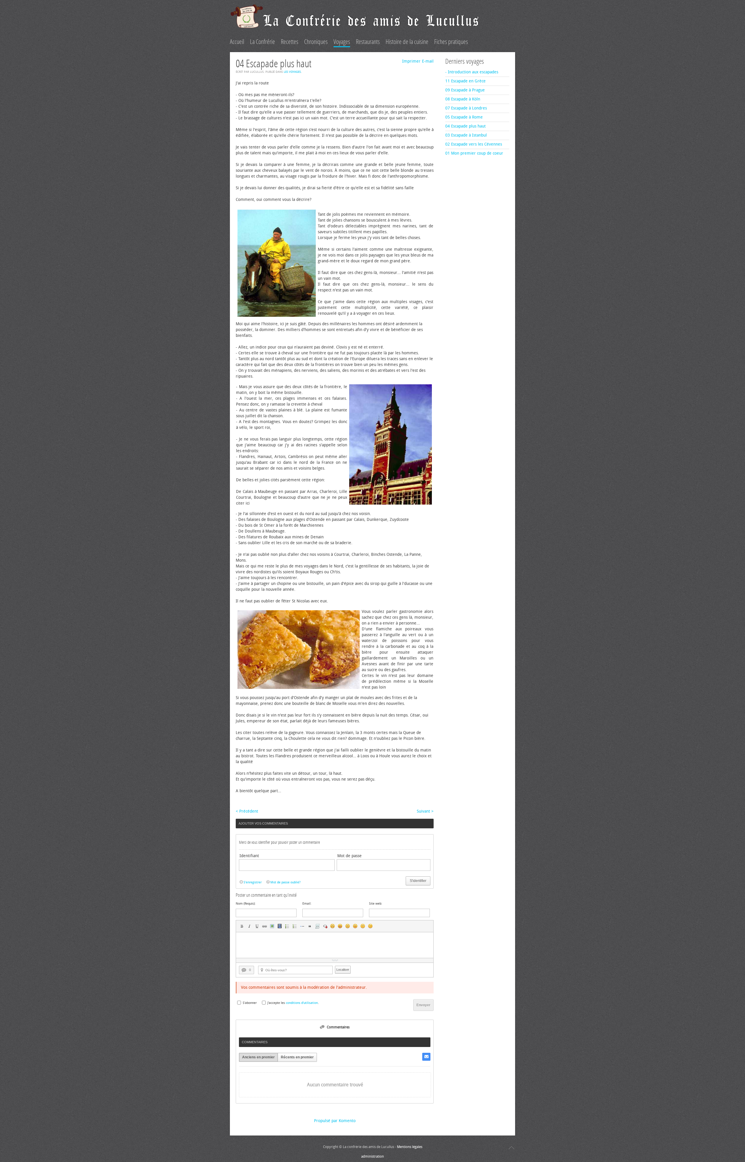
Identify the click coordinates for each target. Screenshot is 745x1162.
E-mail (428, 61)
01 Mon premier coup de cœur (474, 153)
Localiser (342, 969)
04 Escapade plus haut (465, 126)
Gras (241, 926)
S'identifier (418, 881)
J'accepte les (276, 1003)
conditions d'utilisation (302, 1003)
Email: (306, 903)
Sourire (332, 926)
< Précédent (247, 811)
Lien (264, 926)
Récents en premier (297, 1057)
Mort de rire (340, 926)
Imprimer (411, 61)
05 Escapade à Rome (464, 117)
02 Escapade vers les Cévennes (473, 144)
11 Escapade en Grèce (465, 81)
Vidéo (279, 926)
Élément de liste (302, 926)
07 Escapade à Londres (466, 108)
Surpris (347, 926)
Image (272, 926)
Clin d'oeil (370, 926)
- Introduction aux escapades (471, 72)
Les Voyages (292, 72)
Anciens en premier (258, 1057)
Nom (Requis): (246, 903)
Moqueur (355, 926)
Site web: (375, 903)
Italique (249, 926)
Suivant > (425, 811)
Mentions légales (409, 1147)
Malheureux (362, 926)
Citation (309, 926)
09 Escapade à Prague (465, 90)
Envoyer (423, 1005)
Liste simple (287, 926)
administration (372, 1156)
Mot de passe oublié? (285, 882)
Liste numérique (294, 926)
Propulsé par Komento (335, 1120)
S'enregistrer (253, 882)
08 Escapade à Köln (462, 99)
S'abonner (250, 1003)
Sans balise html (325, 926)
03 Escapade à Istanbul (466, 135)
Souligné (256, 926)
